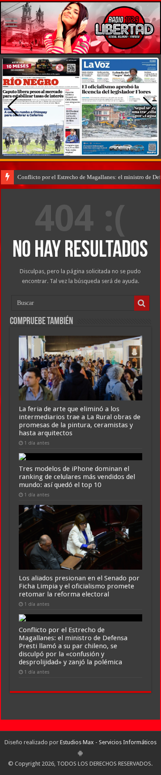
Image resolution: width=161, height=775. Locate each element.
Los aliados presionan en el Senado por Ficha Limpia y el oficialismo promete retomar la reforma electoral (79, 586)
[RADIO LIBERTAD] (80, 27)
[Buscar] (141, 303)
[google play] (80, 753)
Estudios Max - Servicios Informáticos (108, 742)
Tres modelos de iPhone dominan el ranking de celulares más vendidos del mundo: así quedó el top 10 (77, 477)
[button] (148, 107)
